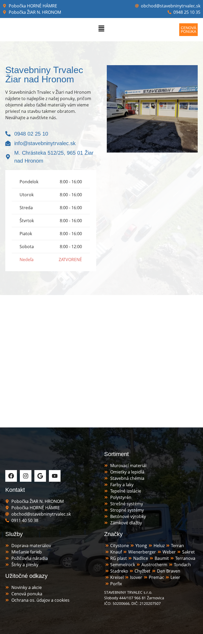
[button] (101, 29)
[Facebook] (11, 476)
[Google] (40, 476)
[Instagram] (25, 476)
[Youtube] (55, 476)
